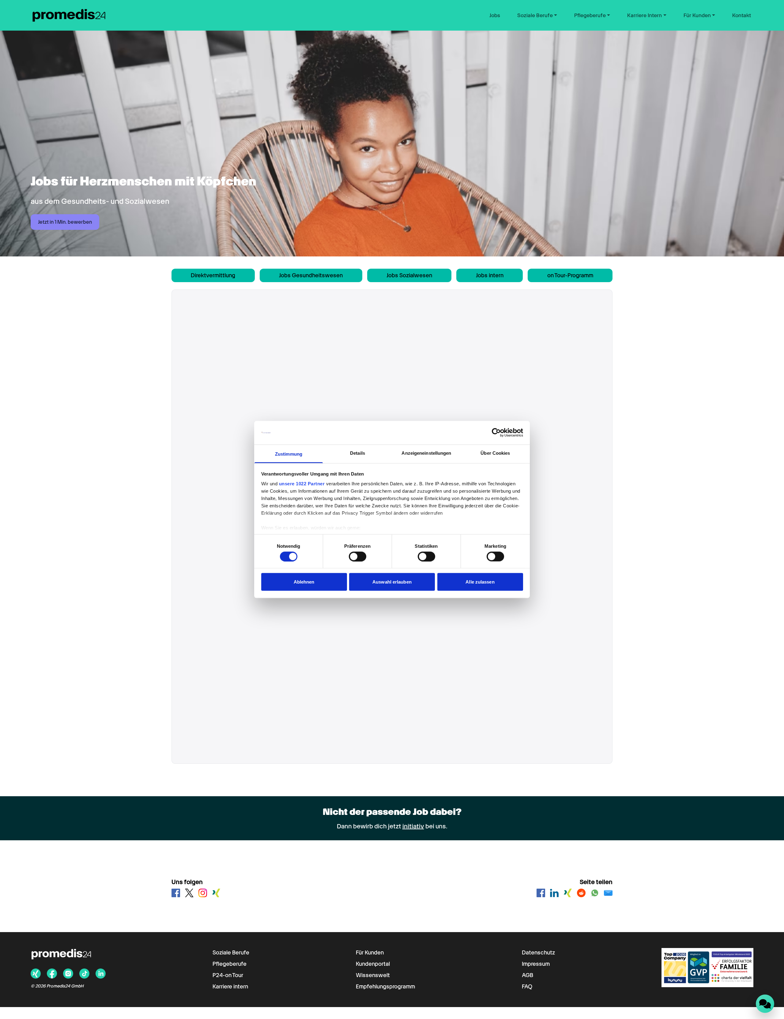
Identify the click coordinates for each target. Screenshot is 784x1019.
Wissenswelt (373, 975)
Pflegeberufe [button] (590, 15)
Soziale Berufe (231, 952)
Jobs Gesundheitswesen (311, 275)
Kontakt (741, 15)
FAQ (527, 986)
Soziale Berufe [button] (535, 15)
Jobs (494, 15)
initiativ (413, 826)
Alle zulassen (480, 581)
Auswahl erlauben (392, 581)
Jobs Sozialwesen (409, 275)
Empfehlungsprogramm (385, 986)
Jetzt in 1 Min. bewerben (65, 222)
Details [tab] (357, 452)
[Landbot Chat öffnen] (765, 1004)
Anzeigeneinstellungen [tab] (426, 452)
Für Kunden (370, 952)
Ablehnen (304, 581)
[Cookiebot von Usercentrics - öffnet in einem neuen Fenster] (496, 432)
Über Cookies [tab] (495, 452)
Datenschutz (538, 952)
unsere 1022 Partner (302, 483)
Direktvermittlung (213, 275)
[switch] (357, 556)
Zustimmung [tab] (288, 453)
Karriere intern (230, 986)
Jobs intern (489, 275)
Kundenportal (373, 964)
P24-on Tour (228, 975)
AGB (527, 975)
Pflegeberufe (230, 964)
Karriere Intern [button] (644, 15)
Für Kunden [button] (697, 15)
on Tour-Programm (570, 275)
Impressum (536, 964)
